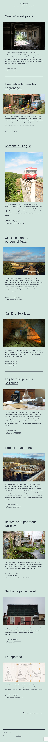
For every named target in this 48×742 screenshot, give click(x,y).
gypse (14, 365)
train (23, 223)
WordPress (18, 736)
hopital (16, 299)
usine (29, 577)
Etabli (15, 70)
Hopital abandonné (18, 448)
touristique (18, 223)
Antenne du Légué (18, 146)
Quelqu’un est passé (19, 16)
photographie (18, 433)
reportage (24, 577)
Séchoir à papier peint (20, 591)
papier (20, 299)
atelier (16, 577)
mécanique (17, 697)
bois (14, 642)
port (15, 223)
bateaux (11, 223)
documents (11, 299)
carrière (11, 365)
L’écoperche (13, 657)
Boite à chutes (17, 297)
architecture (12, 507)
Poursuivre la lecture (21, 63)
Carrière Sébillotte (17, 313)
